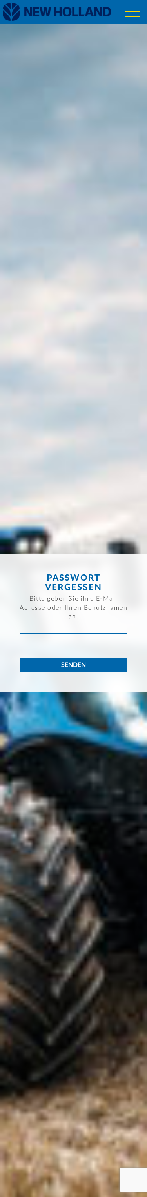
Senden (73, 665)
